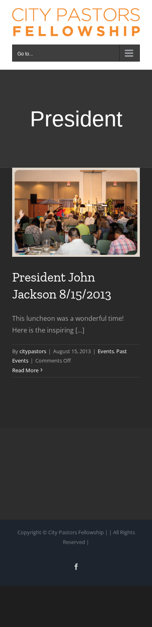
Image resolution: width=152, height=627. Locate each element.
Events (106, 351)
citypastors (32, 351)
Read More (25, 370)
